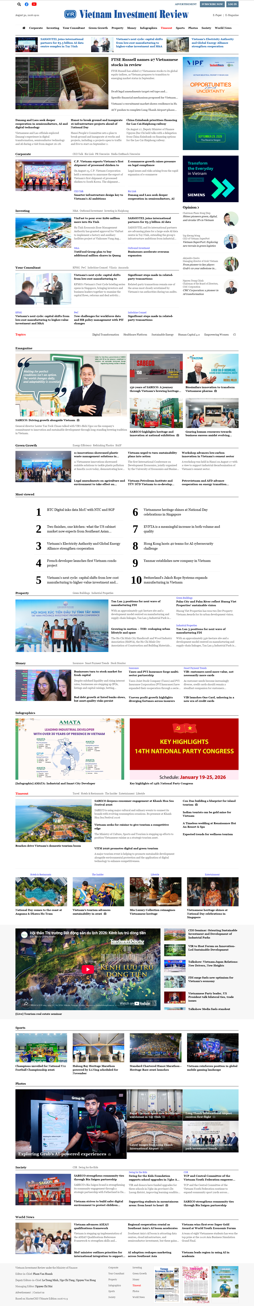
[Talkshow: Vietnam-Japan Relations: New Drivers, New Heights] (175, 966)
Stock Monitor (118, 663)
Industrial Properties (102, 593)
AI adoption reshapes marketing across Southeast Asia (149, 1254)
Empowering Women (153, 334)
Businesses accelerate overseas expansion (148, 253)
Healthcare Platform (72, 334)
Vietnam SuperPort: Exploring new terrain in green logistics (200, 243)
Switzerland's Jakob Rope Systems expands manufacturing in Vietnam (176, 579)
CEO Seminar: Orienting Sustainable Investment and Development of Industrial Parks (212, 934)
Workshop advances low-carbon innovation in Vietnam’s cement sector (208, 454)
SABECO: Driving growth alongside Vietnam (45, 420)
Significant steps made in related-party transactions (150, 276)
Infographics (148, 27)
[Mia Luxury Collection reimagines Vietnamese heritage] (155, 891)
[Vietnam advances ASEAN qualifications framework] (43, 1238)
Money (131, 27)
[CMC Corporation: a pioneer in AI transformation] (231, 286)
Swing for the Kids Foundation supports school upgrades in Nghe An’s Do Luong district (155, 1177)
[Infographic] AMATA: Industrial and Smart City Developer (55, 783)
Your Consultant (74, 27)
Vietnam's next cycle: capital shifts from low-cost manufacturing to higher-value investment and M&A (139, 42)
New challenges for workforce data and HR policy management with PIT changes (99, 319)
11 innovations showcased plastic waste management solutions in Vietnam (96, 454)
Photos (193, 27)
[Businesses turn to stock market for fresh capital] (43, 685)
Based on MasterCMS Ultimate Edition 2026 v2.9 (41, 1298)
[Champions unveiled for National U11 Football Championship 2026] (41, 1047)
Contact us (38, 1292)
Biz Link (89, 154)
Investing (52, 27)
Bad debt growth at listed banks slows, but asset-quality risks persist (100, 699)
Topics (20, 334)
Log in (232, 4)
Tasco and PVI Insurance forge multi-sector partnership (154, 673)
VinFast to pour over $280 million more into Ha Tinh (97, 220)
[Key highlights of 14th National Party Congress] (184, 749)
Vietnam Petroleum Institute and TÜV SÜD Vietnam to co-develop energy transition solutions (150, 482)
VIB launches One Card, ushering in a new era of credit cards (209, 699)
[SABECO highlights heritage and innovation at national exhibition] (156, 413)
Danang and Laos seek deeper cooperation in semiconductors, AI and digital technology (41, 123)
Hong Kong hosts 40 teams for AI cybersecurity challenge (178, 545)
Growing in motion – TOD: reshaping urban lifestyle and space (140, 630)
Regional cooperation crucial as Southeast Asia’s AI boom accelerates (153, 1226)
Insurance (78, 663)
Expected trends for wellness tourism (208, 834)
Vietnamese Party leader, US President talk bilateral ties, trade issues (211, 997)
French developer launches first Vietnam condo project (81, 562)
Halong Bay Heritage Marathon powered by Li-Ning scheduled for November (95, 1069)
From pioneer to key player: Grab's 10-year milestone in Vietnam (199, 266)
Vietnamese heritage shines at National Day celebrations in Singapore (176, 511)
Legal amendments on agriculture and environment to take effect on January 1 (99, 482)
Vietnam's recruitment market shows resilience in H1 (144, 103)
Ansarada (123, 267)
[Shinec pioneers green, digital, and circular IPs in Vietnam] (231, 218)
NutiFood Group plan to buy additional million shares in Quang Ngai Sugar (97, 253)
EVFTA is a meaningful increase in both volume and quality (182, 528)
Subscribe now (212, 4)
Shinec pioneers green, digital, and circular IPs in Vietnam (200, 218)
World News (223, 27)
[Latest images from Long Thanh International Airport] (155, 1136)
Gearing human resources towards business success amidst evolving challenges (209, 433)
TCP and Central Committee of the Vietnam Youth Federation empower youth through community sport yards (209, 1177)
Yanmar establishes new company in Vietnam (177, 560)
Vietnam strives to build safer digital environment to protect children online (98, 1203)
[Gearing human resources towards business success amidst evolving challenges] (212, 413)
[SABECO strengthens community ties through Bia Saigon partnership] (43, 1189)
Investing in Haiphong (116, 210)
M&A (75, 210)
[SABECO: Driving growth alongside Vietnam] (71, 385)
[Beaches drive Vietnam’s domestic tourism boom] (53, 820)
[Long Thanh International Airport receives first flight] (211, 1105)
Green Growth (98, 27)
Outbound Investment (91, 210)
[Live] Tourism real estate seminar (38, 1013)
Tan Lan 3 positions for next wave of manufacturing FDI (135, 603)
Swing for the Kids (88, 1167)
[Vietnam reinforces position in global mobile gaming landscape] (213, 1047)
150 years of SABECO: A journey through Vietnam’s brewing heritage (154, 389)
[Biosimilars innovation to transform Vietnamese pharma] (212, 369)
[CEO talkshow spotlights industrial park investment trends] (211, 1136)
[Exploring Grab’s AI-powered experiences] (71, 1124)
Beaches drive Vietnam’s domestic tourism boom (48, 845)
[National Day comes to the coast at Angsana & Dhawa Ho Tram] (41, 891)
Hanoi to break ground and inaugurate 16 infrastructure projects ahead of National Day (97, 123)
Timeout (166, 27)
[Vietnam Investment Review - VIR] (127, 24)
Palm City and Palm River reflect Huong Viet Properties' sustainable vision (206, 603)
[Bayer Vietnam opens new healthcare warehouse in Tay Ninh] (155, 1105)
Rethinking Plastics (103, 445)
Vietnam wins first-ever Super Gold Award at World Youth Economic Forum (209, 1226)
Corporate (36, 27)
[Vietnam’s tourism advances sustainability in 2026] (98, 891)
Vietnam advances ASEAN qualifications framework (91, 1226)
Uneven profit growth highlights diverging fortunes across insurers (152, 699)
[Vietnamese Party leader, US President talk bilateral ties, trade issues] (175, 998)
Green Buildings (81, 593)
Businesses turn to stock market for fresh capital (98, 673)
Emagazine (23, 348)
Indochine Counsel (98, 267)
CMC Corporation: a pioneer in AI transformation (200, 292)
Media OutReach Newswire (125, 154)
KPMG (76, 267)
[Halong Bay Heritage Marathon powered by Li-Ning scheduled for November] (98, 1047)
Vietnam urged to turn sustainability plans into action (152, 454)
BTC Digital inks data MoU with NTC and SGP (81, 509)
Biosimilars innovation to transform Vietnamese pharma (210, 389)
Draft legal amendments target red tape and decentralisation (138, 91)
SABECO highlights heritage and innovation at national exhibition (153, 433)
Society (206, 27)
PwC (83, 267)
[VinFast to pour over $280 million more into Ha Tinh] (43, 232)
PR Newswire (102, 154)
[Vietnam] (102, 44)
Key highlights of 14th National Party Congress (161, 783)
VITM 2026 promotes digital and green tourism (126, 848)
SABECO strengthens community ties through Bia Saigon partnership (99, 1177)
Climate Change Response (185, 334)
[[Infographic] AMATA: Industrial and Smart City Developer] (69, 749)
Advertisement (186, 4)
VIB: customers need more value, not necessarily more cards (209, 673)
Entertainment (126, 793)
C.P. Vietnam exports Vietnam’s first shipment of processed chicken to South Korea (98, 163)
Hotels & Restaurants (92, 793)
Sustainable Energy (99, 334)
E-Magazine (232, 15)
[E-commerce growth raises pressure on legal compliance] (61, 83)
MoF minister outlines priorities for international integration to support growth (98, 1254)
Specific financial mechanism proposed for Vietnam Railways (143, 97)
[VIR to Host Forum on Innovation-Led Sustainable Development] (175, 950)
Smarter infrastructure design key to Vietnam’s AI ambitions (98, 196)
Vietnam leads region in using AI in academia (205, 1254)
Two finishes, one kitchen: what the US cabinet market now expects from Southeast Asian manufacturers (81, 529)
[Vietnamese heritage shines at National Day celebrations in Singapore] (213, 891)
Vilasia (113, 267)
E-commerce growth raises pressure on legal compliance (139, 62)
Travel (76, 793)
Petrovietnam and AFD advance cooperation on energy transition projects (204, 482)
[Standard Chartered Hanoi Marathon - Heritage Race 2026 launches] (155, 1047)
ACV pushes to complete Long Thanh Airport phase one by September (142, 110)
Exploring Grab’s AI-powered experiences (62, 1154)
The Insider (111, 793)
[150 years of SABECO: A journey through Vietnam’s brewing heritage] (156, 369)
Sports (180, 27)
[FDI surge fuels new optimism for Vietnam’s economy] (175, 982)
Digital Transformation (42, 334)
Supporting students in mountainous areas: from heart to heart (153, 1203)
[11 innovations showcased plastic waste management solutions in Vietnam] (43, 466)
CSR (75, 1167)
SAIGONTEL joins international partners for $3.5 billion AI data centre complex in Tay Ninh (62, 42)
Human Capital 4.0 (125, 334)
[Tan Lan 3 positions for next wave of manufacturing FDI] (61, 625)
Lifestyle (140, 793)
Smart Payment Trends (97, 663)
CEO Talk (78, 154)
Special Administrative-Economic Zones (227, 334)
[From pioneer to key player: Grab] (231, 264)
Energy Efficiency (82, 445)
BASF (118, 445)
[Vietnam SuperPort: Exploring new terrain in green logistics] (231, 241)
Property (117, 27)
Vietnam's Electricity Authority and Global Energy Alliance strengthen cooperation (213, 42)
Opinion (190, 207)
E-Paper (217, 15)
